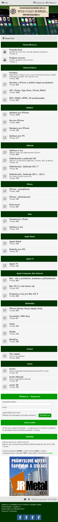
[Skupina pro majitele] (32, 517)
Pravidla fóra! (15, 50)
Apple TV (30, 259)
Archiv (29, 364)
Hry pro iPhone (16, 120)
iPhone (30, 184)
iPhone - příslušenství (19, 197)
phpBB (13, 504)
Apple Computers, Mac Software (30, 273)
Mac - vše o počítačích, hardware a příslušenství (32, 278)
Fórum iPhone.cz (30, 45)
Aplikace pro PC (17, 136)
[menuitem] (5, 3)
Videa (12, 324)
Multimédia (29, 303)
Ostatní (30, 349)
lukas (50, 453)
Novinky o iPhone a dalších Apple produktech (31, 82)
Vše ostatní (14, 354)
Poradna (13, 73)
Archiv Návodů (16, 377)
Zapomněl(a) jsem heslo (11, 413)
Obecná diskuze (29, 68)
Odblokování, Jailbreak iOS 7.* (24, 166)
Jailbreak (29, 145)
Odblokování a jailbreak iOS (22, 158)
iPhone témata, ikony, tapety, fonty (25, 308)
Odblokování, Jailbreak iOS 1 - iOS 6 (26, 174)
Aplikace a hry (16, 150)
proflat (8, 509)
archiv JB (13, 385)
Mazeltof (17, 509)
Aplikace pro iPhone (19, 113)
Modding (13, 339)
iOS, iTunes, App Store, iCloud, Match (27, 90)
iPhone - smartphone (19, 189)
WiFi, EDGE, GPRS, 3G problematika (27, 98)
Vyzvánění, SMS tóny (19, 316)
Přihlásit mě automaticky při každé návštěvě (19, 415)
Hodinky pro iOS (17, 249)
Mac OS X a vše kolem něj (21, 286)
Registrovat (35, 396)
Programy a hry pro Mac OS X (23, 294)
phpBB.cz (16, 507)
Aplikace (29, 108)
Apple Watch (30, 236)
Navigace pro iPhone (19, 128)
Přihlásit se (23, 396)
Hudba (12, 332)
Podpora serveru (17, 58)
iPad (30, 214)
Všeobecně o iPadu (18, 219)
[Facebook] (38, 517)
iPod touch (14, 205)
